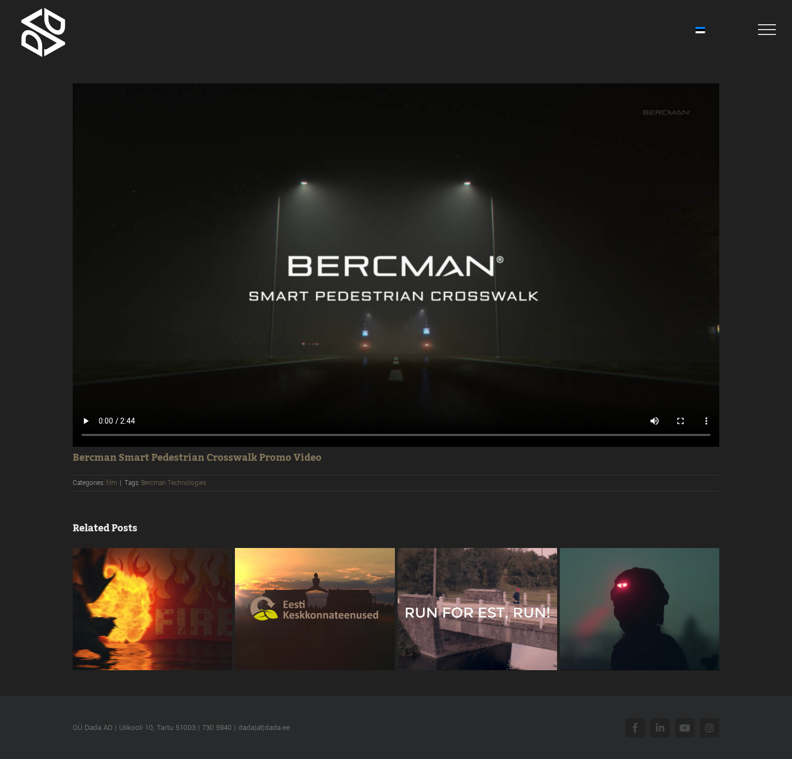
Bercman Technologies (173, 483)
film (111, 483)
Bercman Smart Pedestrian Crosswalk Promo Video (197, 457)
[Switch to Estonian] (700, 30)
